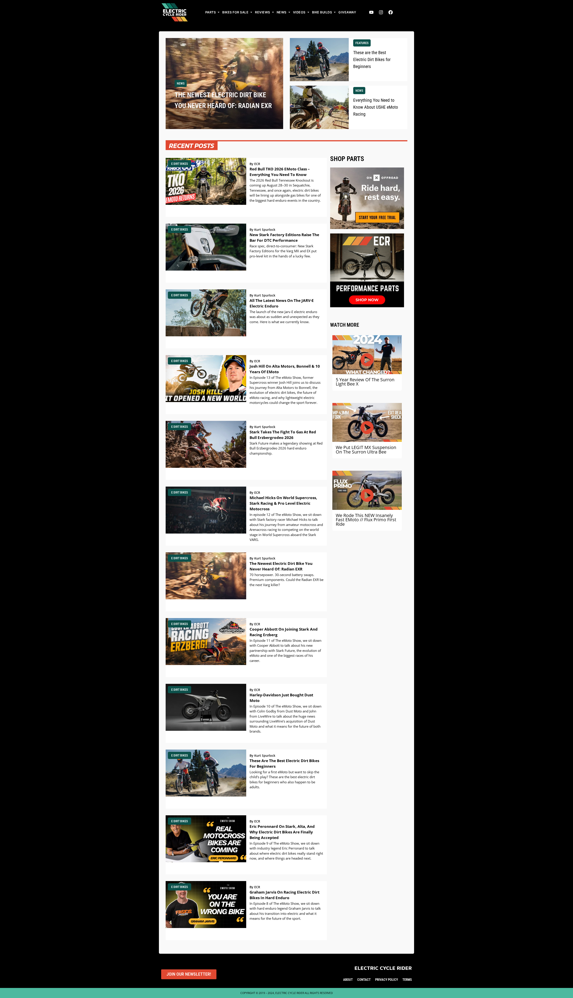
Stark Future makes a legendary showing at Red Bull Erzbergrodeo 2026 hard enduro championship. (286, 448)
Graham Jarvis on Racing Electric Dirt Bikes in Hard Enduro (284, 895)
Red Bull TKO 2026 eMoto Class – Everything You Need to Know (280, 171)
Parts (210, 12)
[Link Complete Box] (224, 83)
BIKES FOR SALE (235, 12)
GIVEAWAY (347, 12)
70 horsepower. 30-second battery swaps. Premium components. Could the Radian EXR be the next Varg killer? (286, 579)
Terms (407, 980)
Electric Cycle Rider (383, 968)
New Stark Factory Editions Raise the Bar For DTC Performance (284, 237)
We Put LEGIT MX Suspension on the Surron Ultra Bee (366, 449)
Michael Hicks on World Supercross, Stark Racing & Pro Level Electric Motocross (283, 503)
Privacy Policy (386, 980)
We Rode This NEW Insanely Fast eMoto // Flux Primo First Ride (366, 519)
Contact (364, 980)
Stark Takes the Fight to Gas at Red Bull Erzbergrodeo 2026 (283, 434)
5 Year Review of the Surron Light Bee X (365, 382)
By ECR (255, 164)
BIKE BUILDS (322, 12)
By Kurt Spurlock (262, 230)
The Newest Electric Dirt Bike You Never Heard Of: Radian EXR (281, 566)
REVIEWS (262, 12)
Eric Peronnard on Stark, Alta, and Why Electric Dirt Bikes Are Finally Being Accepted (282, 832)
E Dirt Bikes (179, 163)
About (348, 980)
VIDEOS (299, 12)
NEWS (281, 12)
